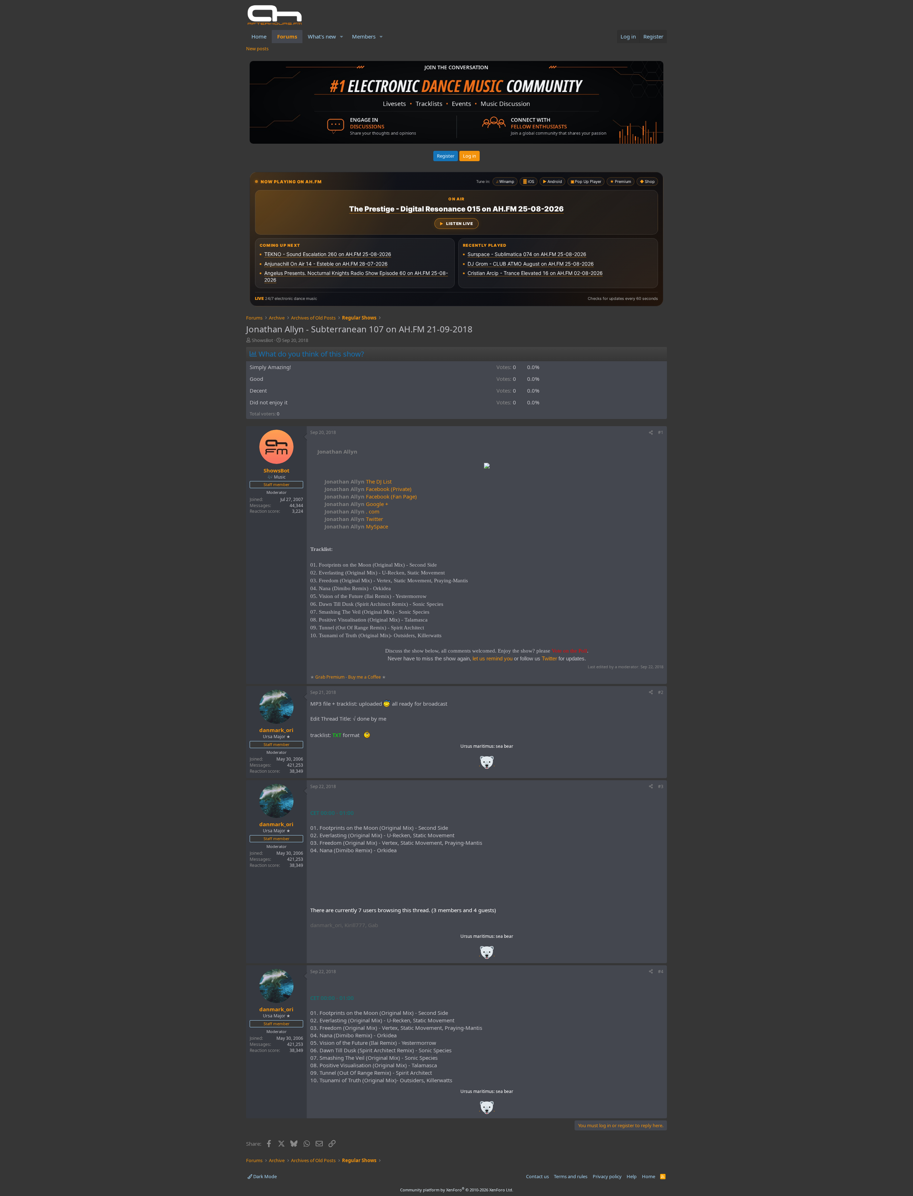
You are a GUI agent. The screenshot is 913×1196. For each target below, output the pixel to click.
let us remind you (492, 658)
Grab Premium (330, 677)
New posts (257, 48)
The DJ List (358, 481)
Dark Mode (264, 1176)
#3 (660, 786)
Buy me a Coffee (364, 677)
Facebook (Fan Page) (371, 496)
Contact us (537, 1176)
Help (632, 1176)
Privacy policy (607, 1176)
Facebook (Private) (368, 488)
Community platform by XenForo (456, 1189)
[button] (342, 36)
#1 (660, 432)
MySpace (356, 526)
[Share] (651, 433)
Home (258, 36)
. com (352, 511)
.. (487, 765)
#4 (660, 971)
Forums (287, 36)
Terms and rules (570, 1176)
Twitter (354, 518)
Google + (356, 503)
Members (364, 36)
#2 (660, 692)
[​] (486, 466)
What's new (322, 36)
